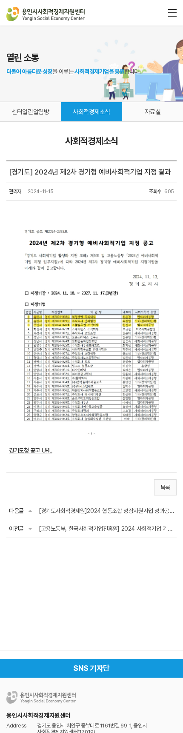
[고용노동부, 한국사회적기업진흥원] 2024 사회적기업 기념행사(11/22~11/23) (106, 528)
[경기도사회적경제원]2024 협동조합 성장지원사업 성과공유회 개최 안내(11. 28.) (106, 510)
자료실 (153, 112)
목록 (165, 487)
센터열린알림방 (30, 112)
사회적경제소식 (91, 112)
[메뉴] (172, 13)
